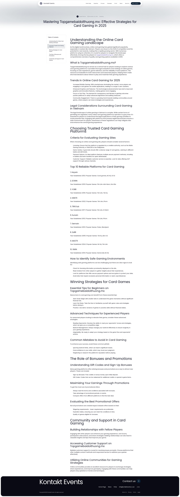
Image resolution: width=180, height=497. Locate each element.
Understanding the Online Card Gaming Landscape (56, 42)
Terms (134, 492)
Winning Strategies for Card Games (55, 50)
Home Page (102, 487)
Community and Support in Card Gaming (56, 59)
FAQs (115, 487)
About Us (124, 492)
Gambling (101, 16)
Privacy (130, 492)
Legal (139, 492)
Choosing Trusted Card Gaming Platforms (56, 46)
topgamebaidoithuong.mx (104, 55)
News (109, 487)
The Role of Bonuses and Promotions (55, 55)
